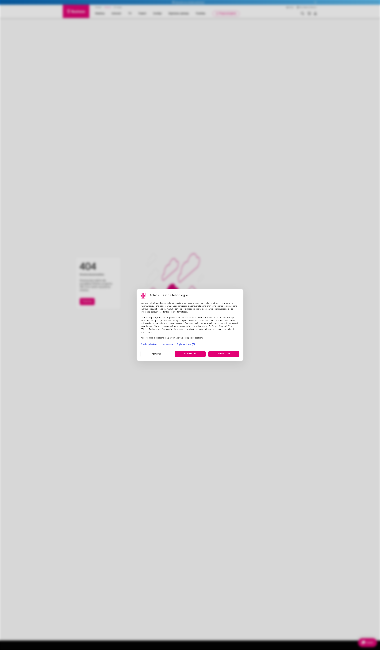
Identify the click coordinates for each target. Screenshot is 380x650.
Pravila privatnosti (150, 344)
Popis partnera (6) (186, 344)
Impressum (168, 344)
